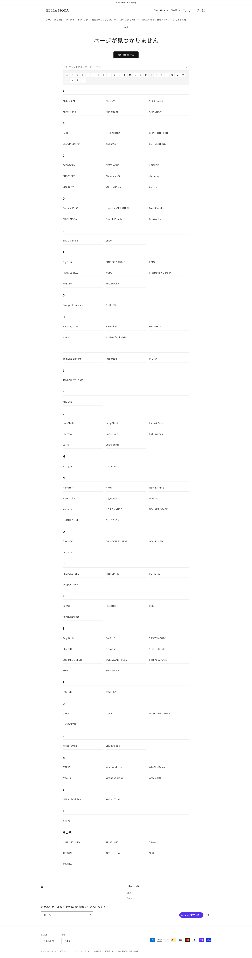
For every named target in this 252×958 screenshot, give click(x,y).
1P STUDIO (112, 842)
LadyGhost (112, 423)
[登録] (90, 914)
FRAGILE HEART (72, 272)
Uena (109, 713)
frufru (109, 272)
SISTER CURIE (157, 649)
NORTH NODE (71, 520)
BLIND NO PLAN (158, 133)
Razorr (66, 605)
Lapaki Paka (156, 423)
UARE (66, 713)
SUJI (65, 670)
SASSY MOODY (157, 638)
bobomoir (112, 143)
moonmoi (111, 466)
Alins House (156, 100)
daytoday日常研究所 (117, 208)
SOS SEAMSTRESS (116, 659)
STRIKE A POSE (158, 659)
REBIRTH (111, 605)
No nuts (67, 509)
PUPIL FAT (155, 573)
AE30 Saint (69, 100)
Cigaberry (68, 186)
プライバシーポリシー (82, 951)
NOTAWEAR (112, 520)
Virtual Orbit (70, 745)
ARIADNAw (155, 111)
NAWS (109, 487)
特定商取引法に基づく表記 (128, 951)
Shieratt (67, 649)
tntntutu (68, 692)
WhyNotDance (157, 767)
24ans (152, 842)
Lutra (66, 444)
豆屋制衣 (67, 863)
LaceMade (68, 423)
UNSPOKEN (69, 724)
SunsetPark (112, 670)
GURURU (111, 305)
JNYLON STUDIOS (73, 380)
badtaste (68, 133)
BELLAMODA (113, 133)
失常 (151, 853)
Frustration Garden (160, 272)
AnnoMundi (112, 111)
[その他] (83, 80)
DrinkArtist (155, 219)
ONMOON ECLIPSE (116, 541)
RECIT (152, 605)
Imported (111, 358)
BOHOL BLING (157, 143)
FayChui (67, 262)
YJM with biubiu (72, 799)
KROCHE (67, 401)
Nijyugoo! (111, 498)
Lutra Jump (113, 444)
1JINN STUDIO (71, 842)
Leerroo (67, 434)
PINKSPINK (112, 573)
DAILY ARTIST (70, 208)
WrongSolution (115, 778)
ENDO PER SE (70, 240)
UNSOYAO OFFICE (159, 713)
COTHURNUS (113, 186)
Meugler (67, 466)
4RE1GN (67, 853)
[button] (103, 20)
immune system (72, 358)
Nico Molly (69, 498)
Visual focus (113, 745)
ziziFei (66, 821)
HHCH (66, 337)
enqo (109, 240)
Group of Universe (73, 305)
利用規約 (97, 951)
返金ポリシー (65, 951)
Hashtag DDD (70, 326)
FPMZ (152, 262)
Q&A (129, 892)
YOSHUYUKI (113, 799)
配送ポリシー (110, 951)
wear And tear (114, 767)
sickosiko (111, 649)
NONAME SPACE (158, 509)
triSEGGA (111, 692)
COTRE (153, 186)
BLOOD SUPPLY (72, 143)
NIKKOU (154, 498)
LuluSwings (156, 434)
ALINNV (110, 100)
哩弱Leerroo (113, 853)
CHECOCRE (69, 176)
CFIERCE (154, 165)
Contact (131, 898)
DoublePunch (114, 219)
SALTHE (110, 638)
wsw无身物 (155, 778)
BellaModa (51, 951)
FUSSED (67, 283)
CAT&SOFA (69, 165)
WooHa (67, 778)
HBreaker (111, 326)
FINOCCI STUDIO (115, 262)
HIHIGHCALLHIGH (116, 337)
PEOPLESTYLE (71, 573)
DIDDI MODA (70, 219)
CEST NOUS (113, 165)
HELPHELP (155, 326)
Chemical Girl (114, 176)
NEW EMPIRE (156, 487)
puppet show (70, 584)
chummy (154, 176)
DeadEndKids (156, 208)
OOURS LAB (156, 541)
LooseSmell (113, 434)
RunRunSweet (71, 616)
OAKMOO (68, 541)
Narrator (68, 487)
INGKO (153, 358)
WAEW (66, 767)
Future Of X (112, 283)
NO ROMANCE (114, 509)
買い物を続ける (126, 54)
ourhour (67, 552)
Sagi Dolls (68, 638)
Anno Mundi (70, 111)
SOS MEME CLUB (72, 659)
